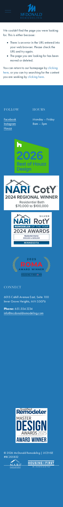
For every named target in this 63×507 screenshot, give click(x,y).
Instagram (10, 124)
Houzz (8, 128)
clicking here (36, 77)
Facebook (10, 119)
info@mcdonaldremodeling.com (24, 313)
